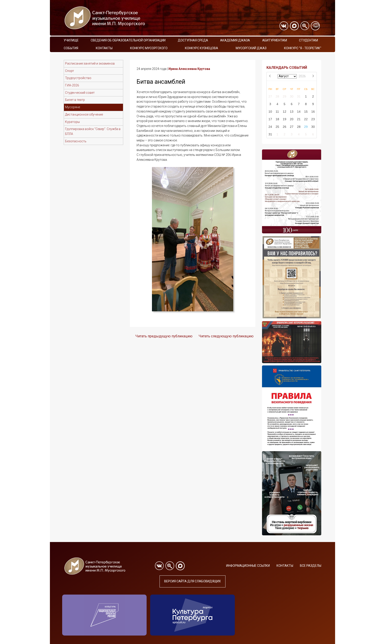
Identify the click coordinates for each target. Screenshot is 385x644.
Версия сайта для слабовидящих (192, 581)
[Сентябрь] (313, 76)
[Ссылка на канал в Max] (294, 25)
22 (306, 119)
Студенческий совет (80, 92)
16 (313, 111)
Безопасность (75, 141)
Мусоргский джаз (251, 48)
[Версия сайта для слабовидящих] (315, 25)
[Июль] (270, 76)
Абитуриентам (274, 40)
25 (277, 126)
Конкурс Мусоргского (149, 48)
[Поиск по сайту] (304, 25)
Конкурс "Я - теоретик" (302, 48)
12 (284, 111)
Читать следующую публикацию (226, 336)
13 (291, 111)
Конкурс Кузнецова (201, 48)
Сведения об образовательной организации (128, 40)
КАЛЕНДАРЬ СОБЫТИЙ (286, 67)
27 (270, 96)
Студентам (308, 40)
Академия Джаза (235, 40)
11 (277, 111)
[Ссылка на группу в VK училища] (283, 25)
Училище (71, 40)
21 (299, 119)
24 (270, 126)
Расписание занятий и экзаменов (90, 63)
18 (277, 119)
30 (291, 96)
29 (284, 96)
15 (306, 111)
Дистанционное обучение (84, 114)
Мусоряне (72, 107)
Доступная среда (193, 40)
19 (284, 119)
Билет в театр (75, 100)
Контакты (104, 48)
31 (299, 96)
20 (291, 119)
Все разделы (310, 565)
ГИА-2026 (72, 85)
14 (299, 111)
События (71, 48)
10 (270, 111)
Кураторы (72, 122)
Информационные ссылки (248, 565)
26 (284, 126)
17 (270, 119)
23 (313, 119)
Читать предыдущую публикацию (163, 336)
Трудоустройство (78, 78)
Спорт (69, 71)
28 (277, 96)
